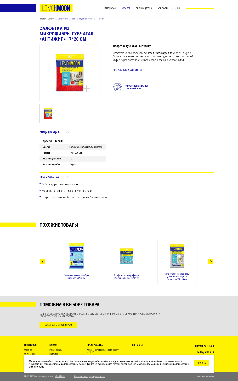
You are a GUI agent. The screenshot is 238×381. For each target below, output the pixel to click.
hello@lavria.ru (205, 352)
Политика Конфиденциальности (89, 376)
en (178, 8)
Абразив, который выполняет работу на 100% (103, 351)
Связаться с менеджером (58, 324)
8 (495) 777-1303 (204, 346)
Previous (42, 261)
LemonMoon (56, 8)
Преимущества (144, 8)
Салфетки (52, 19)
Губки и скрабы (55, 350)
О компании (29, 354)
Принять (201, 363)
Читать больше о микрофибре (127, 70)
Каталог (126, 8)
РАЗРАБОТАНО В (204, 376)
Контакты (163, 8)
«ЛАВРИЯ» (60, 376)
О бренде (28, 350)
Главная (43, 19)
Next (210, 261)
